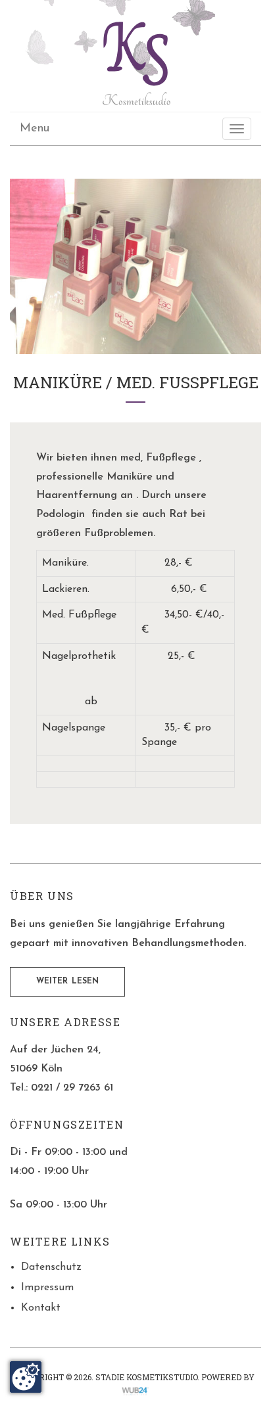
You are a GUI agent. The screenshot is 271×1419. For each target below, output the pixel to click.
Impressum (47, 1287)
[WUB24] (135, 1390)
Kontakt (41, 1308)
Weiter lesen (67, 981)
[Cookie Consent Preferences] (25, 1377)
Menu (34, 129)
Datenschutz (51, 1267)
